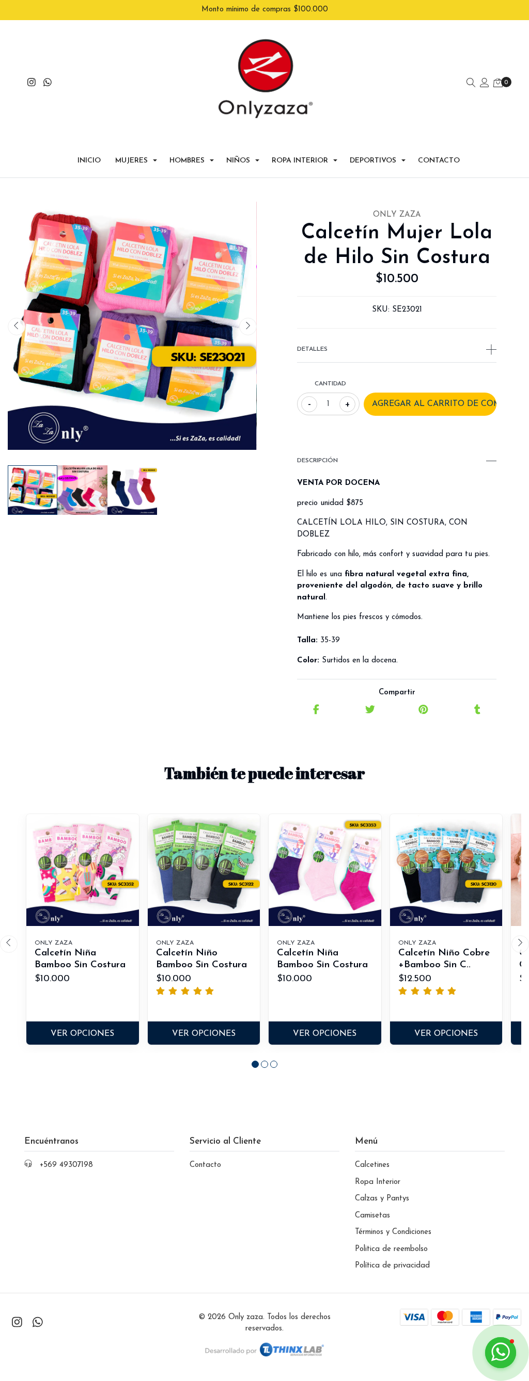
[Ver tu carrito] (498, 84)
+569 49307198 (66, 1165)
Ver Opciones (82, 1034)
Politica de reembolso (391, 1249)
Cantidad (330, 384)
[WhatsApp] (48, 84)
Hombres (187, 161)
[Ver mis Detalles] (484, 84)
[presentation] (16, 326)
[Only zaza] (265, 84)
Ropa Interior (300, 161)
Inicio (89, 161)
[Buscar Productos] (471, 84)
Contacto (439, 161)
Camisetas (372, 1216)
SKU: (381, 310)
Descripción (317, 461)
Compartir (397, 692)
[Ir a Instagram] (32, 84)
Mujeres (131, 161)
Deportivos (373, 161)
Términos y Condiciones (393, 1232)
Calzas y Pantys (382, 1199)
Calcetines (372, 1165)
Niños (238, 161)
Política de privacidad (392, 1266)
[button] (255, 1064)
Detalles (312, 349)
